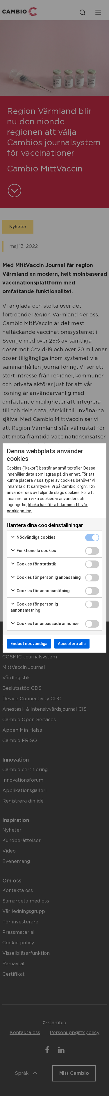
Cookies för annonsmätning (42, 590)
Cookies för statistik (36, 564)
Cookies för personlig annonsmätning (34, 607)
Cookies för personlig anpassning (48, 577)
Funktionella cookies (36, 550)
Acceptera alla (72, 643)
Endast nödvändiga (28, 643)
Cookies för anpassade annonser (48, 623)
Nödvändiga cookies (36, 537)
